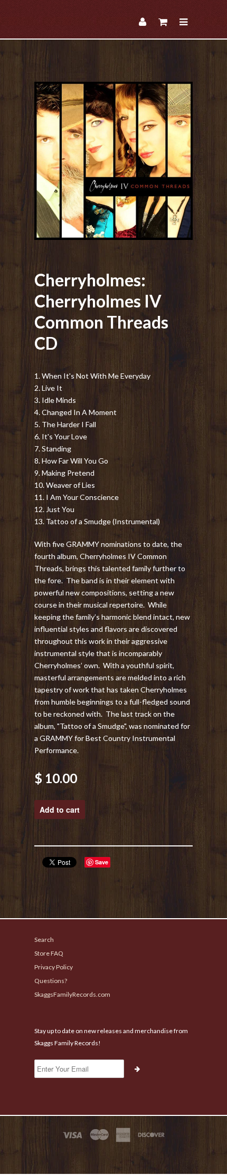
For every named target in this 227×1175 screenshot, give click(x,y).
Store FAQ (48, 953)
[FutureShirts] (113, 1155)
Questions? (50, 981)
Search (44, 939)
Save (101, 862)
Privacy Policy (53, 967)
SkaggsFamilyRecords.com (72, 994)
